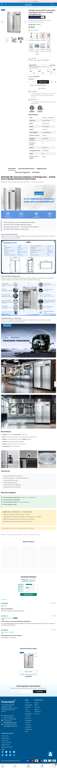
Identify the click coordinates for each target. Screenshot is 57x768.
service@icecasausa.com (10, 722)
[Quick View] (36, 656)
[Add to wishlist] (52, 82)
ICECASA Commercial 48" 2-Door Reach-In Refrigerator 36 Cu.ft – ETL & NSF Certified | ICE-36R (28, 674)
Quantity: (31, 79)
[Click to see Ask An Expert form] (50, 755)
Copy (42, 17)
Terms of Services (41, 85)
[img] (4, 603)
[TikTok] (14, 752)
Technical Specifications (26, 168)
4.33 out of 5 (32, 580)
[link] (10, 570)
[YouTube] (10, 755)
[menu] (2, 4)
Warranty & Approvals (22, 172)
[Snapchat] (6, 755)
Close (55, 1)
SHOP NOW (35, 1)
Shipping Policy (41, 168)
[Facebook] (2, 752)
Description (12, 168)
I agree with (33, 85)
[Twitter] (14, 755)
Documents (36, 172)
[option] (13, 22)
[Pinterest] (10, 752)
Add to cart (43, 82)
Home (2, 7)
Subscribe (39, 691)
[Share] (55, 82)
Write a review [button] (28, 594)
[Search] (6, 4)
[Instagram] (6, 752)
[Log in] (51, 4)
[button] (2, 22)
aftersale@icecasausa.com (11, 726)
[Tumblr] (2, 755)
